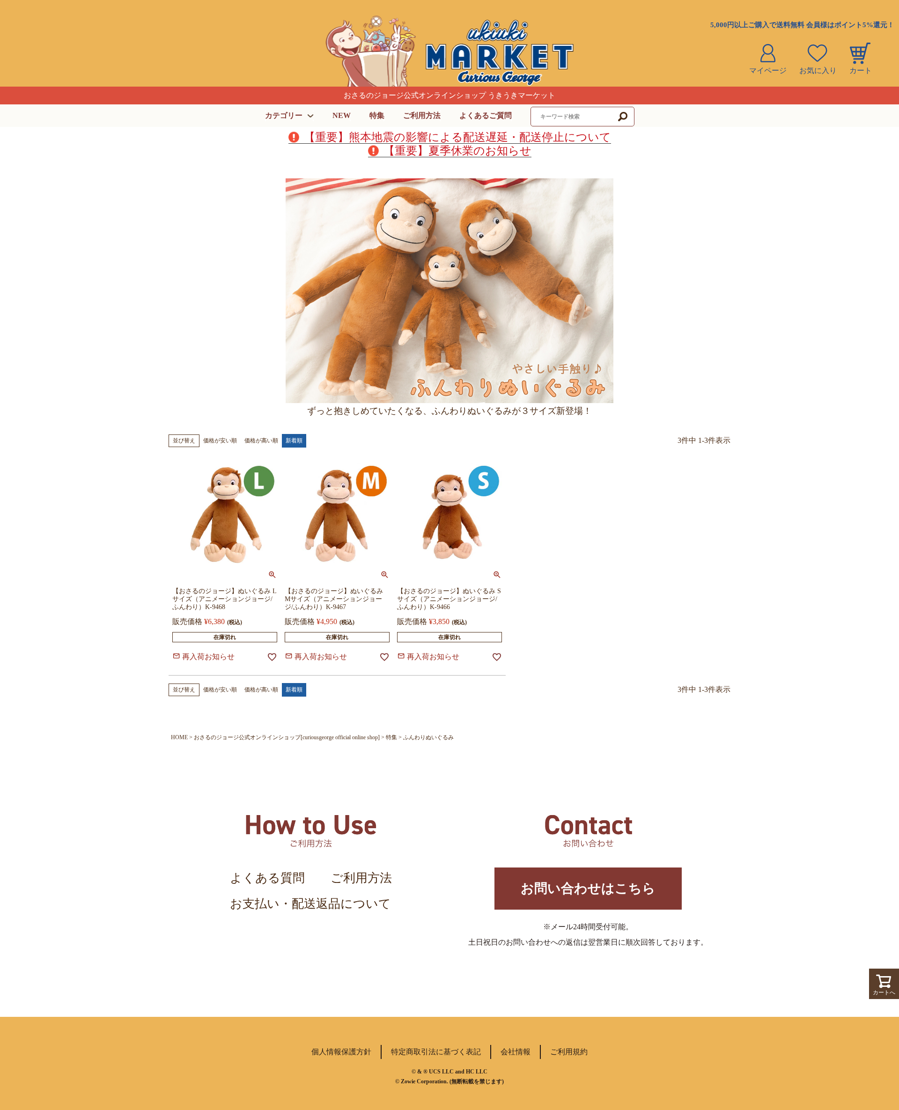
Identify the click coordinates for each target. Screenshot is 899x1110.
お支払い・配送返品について (310, 904)
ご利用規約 (569, 1052)
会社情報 (516, 1052)
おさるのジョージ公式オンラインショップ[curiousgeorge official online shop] (287, 737)
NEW (341, 115)
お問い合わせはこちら (588, 888)
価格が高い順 (261, 440)
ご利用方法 (422, 115)
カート (860, 70)
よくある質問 (267, 878)
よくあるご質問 (485, 115)
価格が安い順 (220, 440)
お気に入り (818, 70)
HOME (179, 737)
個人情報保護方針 (341, 1052)
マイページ (768, 70)
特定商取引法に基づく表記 (436, 1052)
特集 (376, 115)
